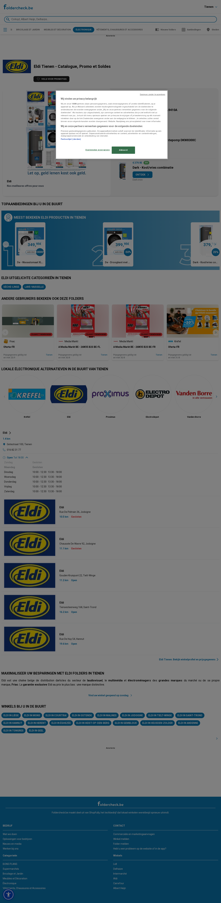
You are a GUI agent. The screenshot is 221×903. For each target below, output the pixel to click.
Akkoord (123, 150)
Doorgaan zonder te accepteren (152, 94)
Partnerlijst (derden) (71, 139)
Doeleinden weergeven (97, 150)
